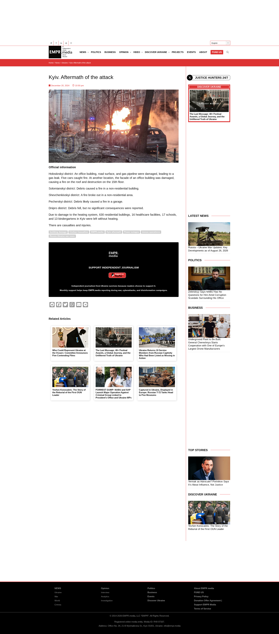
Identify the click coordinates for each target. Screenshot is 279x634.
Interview (105, 592)
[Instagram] (71, 43)
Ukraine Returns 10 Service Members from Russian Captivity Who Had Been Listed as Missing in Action (157, 354)
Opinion (124, 52)
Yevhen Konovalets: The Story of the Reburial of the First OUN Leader (69, 392)
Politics (96, 52)
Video (137, 52)
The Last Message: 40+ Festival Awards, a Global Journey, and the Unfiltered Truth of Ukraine (113, 353)
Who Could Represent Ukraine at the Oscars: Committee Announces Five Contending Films (70, 353)
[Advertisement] (136, 20)
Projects (178, 52)
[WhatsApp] (72, 304)
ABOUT (203, 52)
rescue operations (151, 232)
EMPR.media (97, 232)
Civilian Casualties (79, 232)
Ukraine (58, 592)
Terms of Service (202, 608)
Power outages (131, 232)
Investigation (107, 600)
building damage (58, 232)
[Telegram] (85, 304)
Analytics (105, 596)
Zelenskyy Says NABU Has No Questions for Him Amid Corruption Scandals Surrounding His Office (207, 295)
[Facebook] (56, 43)
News (83, 52)
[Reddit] (52, 304)
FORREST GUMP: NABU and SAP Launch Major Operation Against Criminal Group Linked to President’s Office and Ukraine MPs (114, 394)
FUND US (217, 52)
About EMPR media (204, 588)
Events (191, 52)
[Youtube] (66, 43)
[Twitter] (51, 43)
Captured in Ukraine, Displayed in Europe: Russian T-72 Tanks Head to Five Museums (156, 392)
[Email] (78, 304)
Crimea (57, 604)
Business (110, 52)
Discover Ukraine (156, 52)
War (56, 596)
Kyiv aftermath (114, 232)
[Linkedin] (61, 43)
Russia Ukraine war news (62, 236)
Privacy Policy (201, 596)
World (57, 600)
